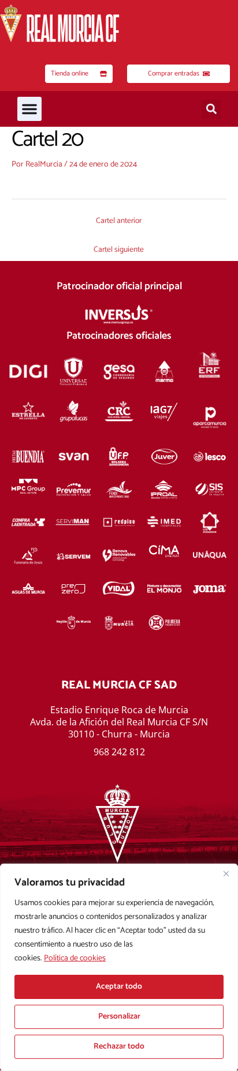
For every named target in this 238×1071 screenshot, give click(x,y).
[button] (29, 109)
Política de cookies (75, 958)
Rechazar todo (119, 1046)
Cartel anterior (119, 220)
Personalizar (119, 1016)
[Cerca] (226, 873)
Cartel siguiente (119, 249)
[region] (119, 967)
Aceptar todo (119, 986)
